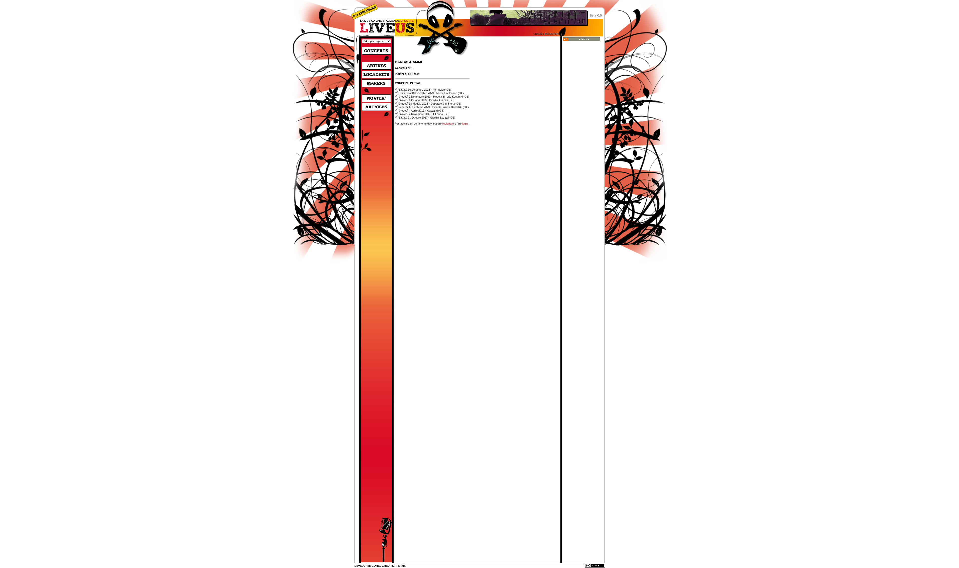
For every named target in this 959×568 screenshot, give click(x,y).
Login (537, 33)
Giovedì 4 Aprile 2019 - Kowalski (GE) (421, 110)
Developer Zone (367, 565)
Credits (388, 565)
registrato (448, 123)
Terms (401, 565)
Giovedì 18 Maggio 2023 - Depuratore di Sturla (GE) (430, 103)
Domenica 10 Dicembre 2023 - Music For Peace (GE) (431, 93)
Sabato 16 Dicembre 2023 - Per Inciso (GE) (425, 89)
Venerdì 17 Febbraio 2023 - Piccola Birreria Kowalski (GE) (434, 107)
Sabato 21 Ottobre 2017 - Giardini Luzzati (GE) (427, 117)
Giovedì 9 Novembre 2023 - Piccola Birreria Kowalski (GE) (434, 96)
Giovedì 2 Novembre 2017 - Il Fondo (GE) (424, 114)
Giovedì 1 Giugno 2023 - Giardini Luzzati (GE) (427, 100)
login (465, 123)
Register (552, 33)
